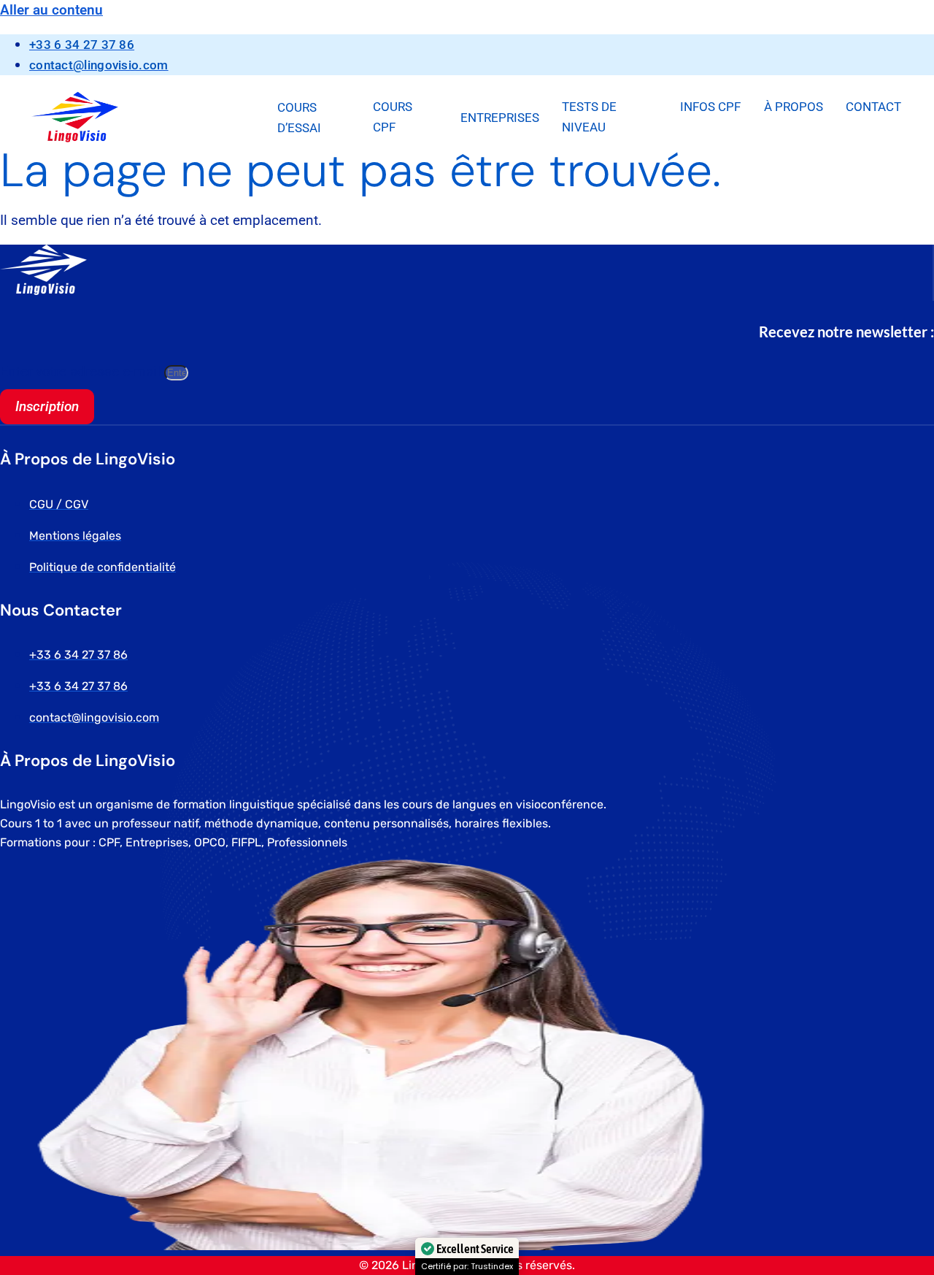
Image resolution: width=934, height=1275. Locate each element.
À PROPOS (793, 106)
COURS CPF (392, 116)
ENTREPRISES (499, 117)
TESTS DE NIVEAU (589, 116)
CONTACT (873, 106)
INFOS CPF (710, 106)
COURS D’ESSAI (299, 117)
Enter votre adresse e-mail (82, 371)
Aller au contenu (51, 9)
